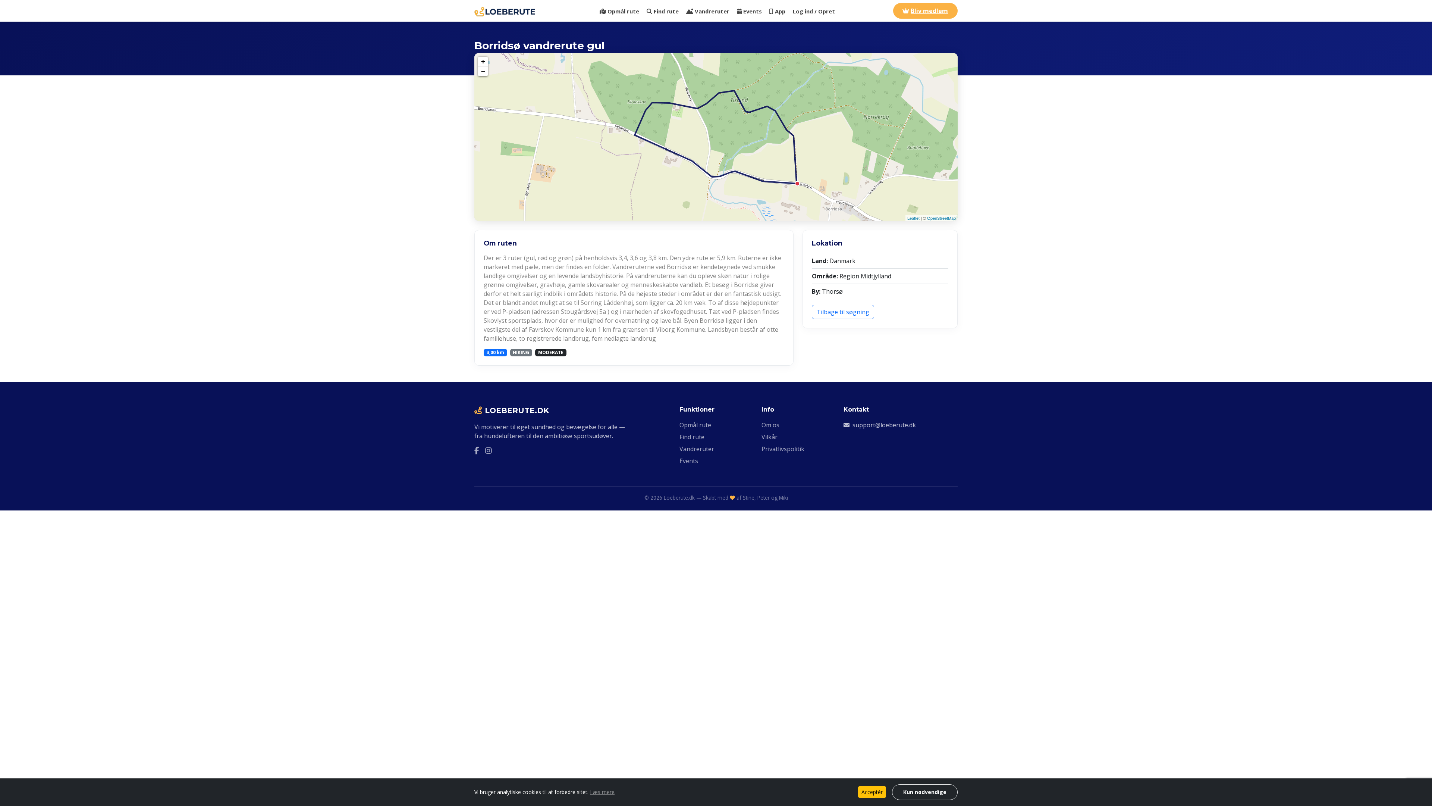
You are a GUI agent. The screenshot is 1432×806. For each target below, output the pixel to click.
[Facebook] (476, 450)
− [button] (483, 71)
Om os (770, 425)
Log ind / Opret (814, 11)
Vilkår (769, 437)
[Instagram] (488, 450)
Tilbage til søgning (843, 312)
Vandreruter (712, 11)
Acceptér (872, 792)
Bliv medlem (929, 11)
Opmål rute (623, 11)
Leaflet (913, 218)
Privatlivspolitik (782, 449)
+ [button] (483, 61)
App (780, 11)
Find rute (666, 11)
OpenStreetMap (941, 218)
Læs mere (602, 792)
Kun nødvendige (924, 792)
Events (752, 11)
